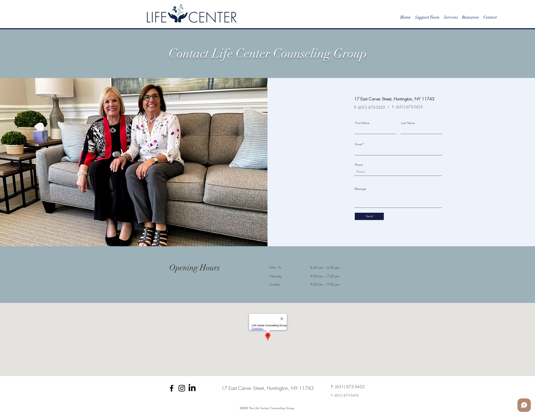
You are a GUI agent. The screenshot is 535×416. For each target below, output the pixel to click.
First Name (362, 122)
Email (358, 144)
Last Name (408, 122)
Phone (359, 164)
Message (360, 188)
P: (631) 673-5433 (369, 107)
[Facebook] (171, 388)
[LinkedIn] (192, 388)
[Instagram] (181, 388)
